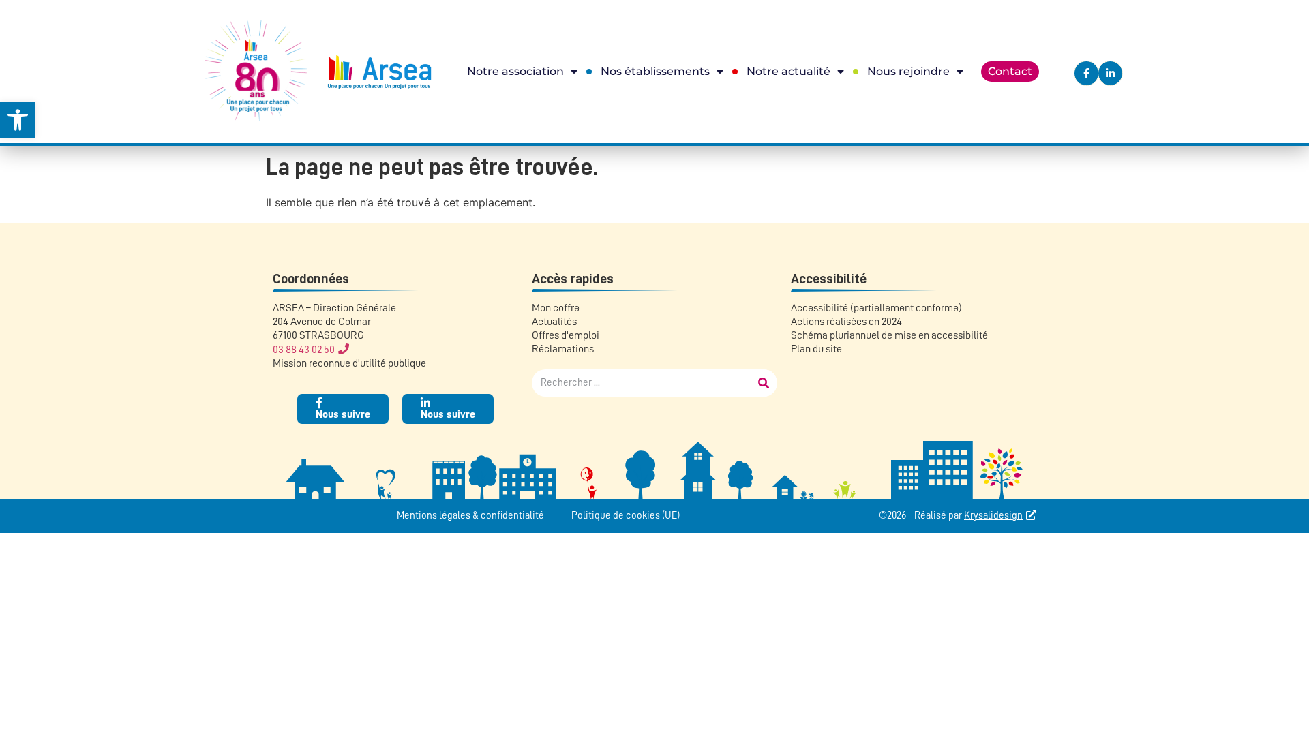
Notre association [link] (515, 71)
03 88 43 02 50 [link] (304, 349)
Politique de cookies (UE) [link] (625, 515)
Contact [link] (1010, 71)
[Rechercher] (763, 383)
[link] (17, 120)
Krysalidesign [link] (993, 515)
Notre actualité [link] (788, 71)
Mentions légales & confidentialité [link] (470, 515)
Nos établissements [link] (655, 71)
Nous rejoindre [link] (908, 71)
